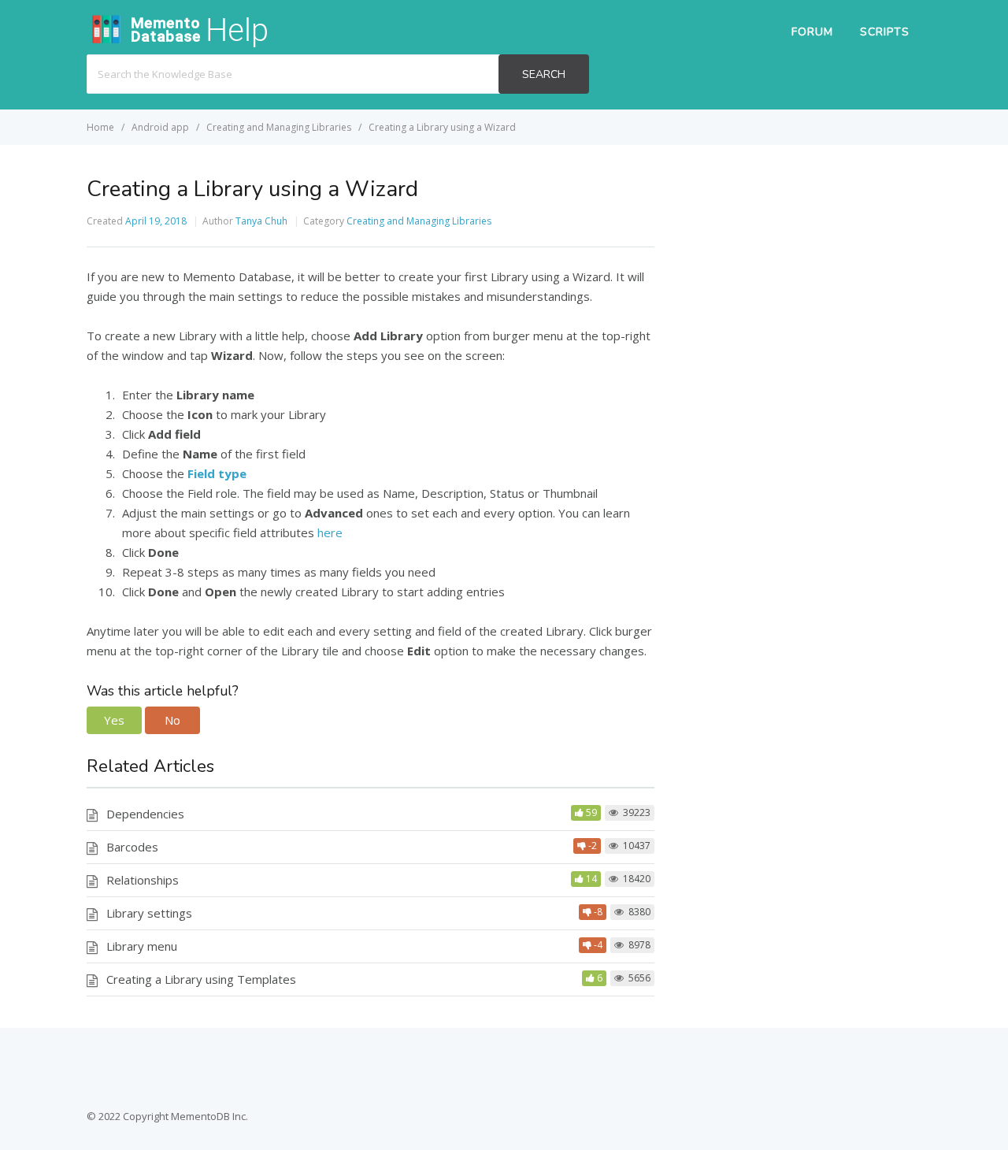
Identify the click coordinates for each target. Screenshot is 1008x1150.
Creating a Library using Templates (201, 979)
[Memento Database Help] (205, 44)
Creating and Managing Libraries (418, 221)
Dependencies (145, 814)
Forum (812, 31)
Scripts (885, 31)
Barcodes (132, 847)
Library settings (149, 913)
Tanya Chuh (261, 221)
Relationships (142, 880)
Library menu (141, 946)
